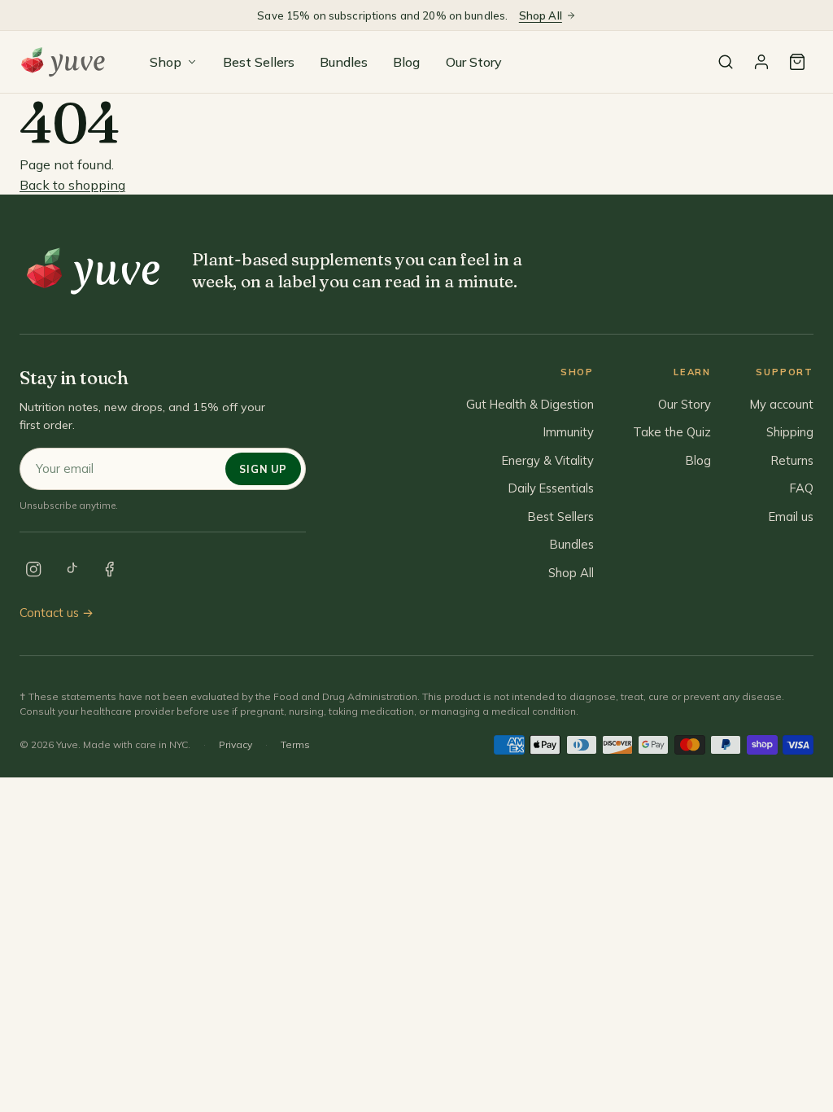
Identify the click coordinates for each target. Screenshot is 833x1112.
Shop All (540, 15)
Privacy (235, 744)
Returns (792, 460)
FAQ (801, 488)
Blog (406, 62)
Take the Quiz (672, 432)
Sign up (262, 468)
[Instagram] (33, 569)
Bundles (344, 62)
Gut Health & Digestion (530, 404)
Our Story (474, 62)
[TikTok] (71, 569)
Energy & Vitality (548, 460)
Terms (295, 744)
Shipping (789, 432)
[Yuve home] (66, 61)
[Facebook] (110, 569)
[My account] (761, 62)
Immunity (568, 432)
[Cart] (797, 62)
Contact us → (57, 612)
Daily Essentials (551, 488)
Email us (791, 516)
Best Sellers (258, 62)
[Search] (725, 62)
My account (781, 404)
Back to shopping (72, 185)
